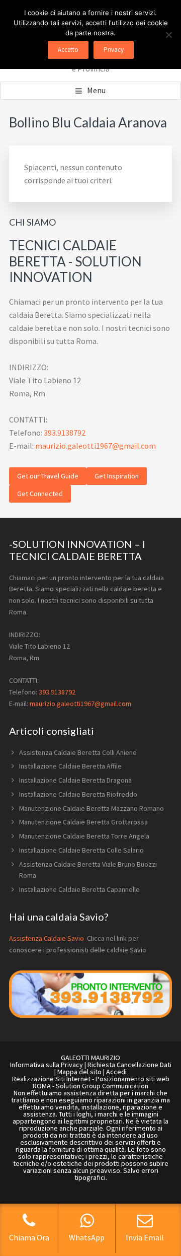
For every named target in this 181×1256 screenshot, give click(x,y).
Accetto (68, 49)
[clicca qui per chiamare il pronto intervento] (90, 1015)
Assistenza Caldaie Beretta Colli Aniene (78, 752)
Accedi (116, 1071)
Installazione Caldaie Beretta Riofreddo (78, 794)
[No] (168, 35)
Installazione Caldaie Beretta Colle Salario (81, 850)
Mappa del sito (79, 1071)
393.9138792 (64, 433)
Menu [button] (96, 90)
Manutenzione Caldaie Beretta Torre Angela (84, 836)
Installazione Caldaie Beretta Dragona (75, 780)
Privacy (114, 49)
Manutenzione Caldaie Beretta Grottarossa (83, 821)
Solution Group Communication (102, 1085)
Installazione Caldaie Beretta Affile (70, 766)
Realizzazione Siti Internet (51, 1078)
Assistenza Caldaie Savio (47, 938)
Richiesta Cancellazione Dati (129, 1064)
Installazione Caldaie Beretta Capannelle (79, 889)
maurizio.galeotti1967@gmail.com (95, 446)
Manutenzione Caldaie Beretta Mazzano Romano (91, 808)
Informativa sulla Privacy (46, 1064)
